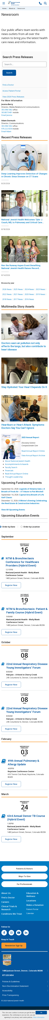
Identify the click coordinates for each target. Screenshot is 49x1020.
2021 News (18, 294)
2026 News (7, 289)
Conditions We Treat (11, 913)
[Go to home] (22, 3)
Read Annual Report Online (33, 451)
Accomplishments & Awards (16, 464)
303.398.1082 (6, 109)
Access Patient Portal (11, 91)
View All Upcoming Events (13, 509)
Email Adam (6, 131)
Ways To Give (25, 876)
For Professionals (24, 884)
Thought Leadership (14, 477)
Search (9, 72)
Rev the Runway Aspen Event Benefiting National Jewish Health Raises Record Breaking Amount (20, 268)
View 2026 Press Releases (13, 96)
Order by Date (8, 526)
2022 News (7, 294)
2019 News (40, 294)
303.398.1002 (6, 126)
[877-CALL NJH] (40, 3)
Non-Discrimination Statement (15, 986)
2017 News (18, 299)
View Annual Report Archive (33, 455)
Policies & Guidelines (11, 981)
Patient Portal (32, 909)
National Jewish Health (15, 1001)
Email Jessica (6, 115)
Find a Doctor (8, 85)
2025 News (18, 289)
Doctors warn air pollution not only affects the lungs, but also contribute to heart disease (23, 346)
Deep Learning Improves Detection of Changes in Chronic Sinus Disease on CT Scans (24, 175)
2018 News (7, 299)
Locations (31, 900)
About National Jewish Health (17, 461)
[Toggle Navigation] (3, 3)
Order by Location (31, 526)
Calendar (30, 913)
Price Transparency (10, 995)
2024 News (29, 289)
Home (4, 8)
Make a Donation (35, 905)
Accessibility (7, 990)
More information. (39, 1017)
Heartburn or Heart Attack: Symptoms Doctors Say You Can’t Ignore (22, 426)
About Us (6, 893)
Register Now (11, 585)
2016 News (29, 299)
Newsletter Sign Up (13, 945)
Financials (9, 470)
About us (12, 8)
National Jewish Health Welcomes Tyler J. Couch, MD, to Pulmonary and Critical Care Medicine (22, 222)
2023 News (40, 289)
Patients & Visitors (24, 868)
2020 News (29, 294)
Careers (5, 902)
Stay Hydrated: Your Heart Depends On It (24, 387)
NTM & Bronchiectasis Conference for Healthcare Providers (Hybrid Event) (22, 562)
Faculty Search (11, 467)
